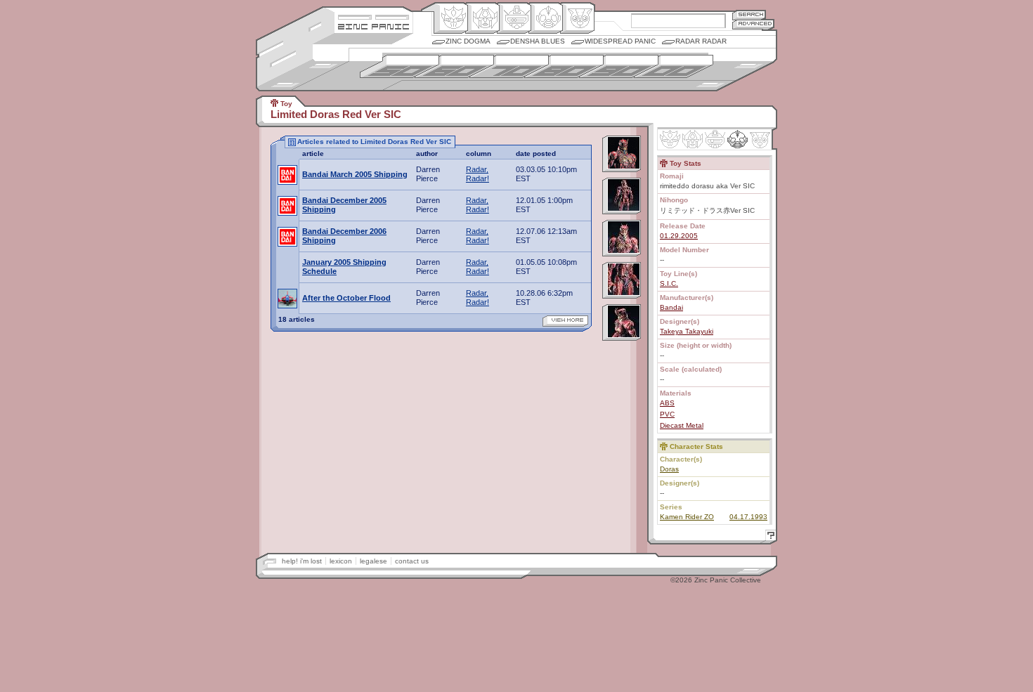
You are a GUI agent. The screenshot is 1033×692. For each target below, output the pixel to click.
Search (749, 14)
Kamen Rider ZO (687, 517)
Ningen (545, 18)
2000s (674, 66)
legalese (373, 561)
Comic (577, 18)
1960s (454, 66)
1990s (619, 66)
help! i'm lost (302, 561)
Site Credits (373, 16)
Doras (669, 469)
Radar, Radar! (477, 174)
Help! (768, 537)
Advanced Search (753, 24)
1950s (399, 66)
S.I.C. (669, 283)
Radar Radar (701, 41)
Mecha (514, 18)
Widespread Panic (620, 41)
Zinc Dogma (468, 41)
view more (565, 321)
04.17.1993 (748, 517)
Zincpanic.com (373, 26)
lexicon (341, 561)
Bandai (671, 307)
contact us (412, 561)
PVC (667, 414)
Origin (450, 18)
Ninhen (737, 139)
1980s (564, 66)
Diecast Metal (681, 425)
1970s (509, 66)
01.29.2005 (679, 236)
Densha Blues (537, 41)
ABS (667, 403)
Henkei (482, 18)
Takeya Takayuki (686, 331)
